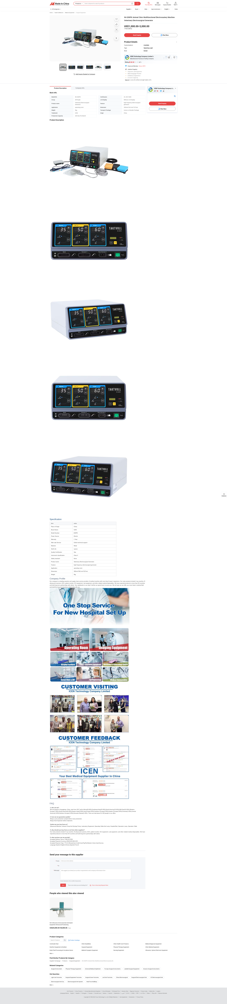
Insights (158, 991)
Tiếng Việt (154, 993)
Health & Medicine (59, 12)
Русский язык (97, 993)
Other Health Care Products (121, 944)
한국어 (127, 993)
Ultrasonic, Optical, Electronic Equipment (156, 950)
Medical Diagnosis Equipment (153, 944)
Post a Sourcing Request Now (99, 885)
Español (78, 993)
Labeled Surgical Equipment (131, 969)
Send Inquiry (137, 35)
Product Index (144, 991)
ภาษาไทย (142, 993)
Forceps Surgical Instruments (112, 969)
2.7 (155, 91)
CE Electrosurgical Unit (156, 977)
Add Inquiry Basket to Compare (85, 74)
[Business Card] (175, 96)
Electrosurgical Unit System (75, 981)
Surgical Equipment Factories (74, 977)
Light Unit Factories (56, 977)
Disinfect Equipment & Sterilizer (58, 947)
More (51, 953)
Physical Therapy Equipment (121, 947)
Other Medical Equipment (152, 947)
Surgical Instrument (56, 969)
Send (63, 885)
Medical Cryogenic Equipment (90, 950)
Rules (176, 9)
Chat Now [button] (166, 35)
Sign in (175, 4)
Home (51, 12)
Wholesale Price (116, 991)
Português (83, 993)
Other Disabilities (86, 944)
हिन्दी (137, 993)
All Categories (56, 9)
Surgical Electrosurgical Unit (139, 977)
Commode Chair (54, 944)
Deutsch (110, 993)
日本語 (133, 993)
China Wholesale (106, 991)
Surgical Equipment (81, 12)
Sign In (127, 80)
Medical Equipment (69, 12)
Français (90, 993)
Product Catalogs (75, 940)
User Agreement (123, 997)
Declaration (132, 997)
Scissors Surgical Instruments (151, 969)
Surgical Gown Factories (92, 977)
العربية (122, 993)
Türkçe (148, 993)
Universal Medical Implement (93, 969)
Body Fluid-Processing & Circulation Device (61, 950)
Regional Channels (134, 991)
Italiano (104, 993)
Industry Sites (125, 991)
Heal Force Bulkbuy (91, 981)
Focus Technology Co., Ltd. (101, 997)
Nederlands (117, 993)
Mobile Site (152, 991)
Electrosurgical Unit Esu (57, 981)
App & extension (155, 9)
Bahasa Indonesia (162, 993)
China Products (79, 991)
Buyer (136, 9)
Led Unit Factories (107, 977)
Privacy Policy (139, 997)
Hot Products (70, 991)
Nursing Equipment (119, 950)
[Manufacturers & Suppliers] (59, 3)
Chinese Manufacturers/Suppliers (92, 991)
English (72, 993)
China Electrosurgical (122, 977)
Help (145, 9)
